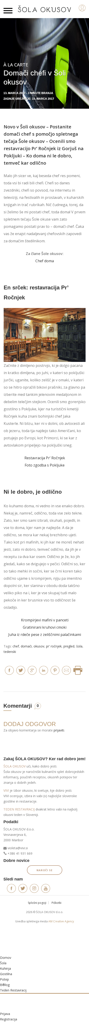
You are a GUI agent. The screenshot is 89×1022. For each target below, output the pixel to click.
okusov (39, 646)
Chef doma (44, 260)
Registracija (8, 1019)
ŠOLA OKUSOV (14, 766)
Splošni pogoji (37, 903)
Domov (5, 957)
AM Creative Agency (61, 921)
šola (79, 646)
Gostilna (6, 974)
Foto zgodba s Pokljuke (45, 465)
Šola (3, 963)
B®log (5, 985)
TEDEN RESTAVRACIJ (19, 809)
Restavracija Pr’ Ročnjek (44, 457)
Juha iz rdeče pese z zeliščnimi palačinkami (44, 634)
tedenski (10, 651)
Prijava (5, 1014)
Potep (4, 979)
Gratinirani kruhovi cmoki (44, 627)
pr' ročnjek (54, 646)
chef (16, 646)
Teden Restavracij (13, 990)
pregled (68, 646)
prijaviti (59, 730)
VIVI (6, 790)
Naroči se (44, 870)
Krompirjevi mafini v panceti (44, 620)
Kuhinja (5, 968)
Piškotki (56, 903)
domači (26, 646)
